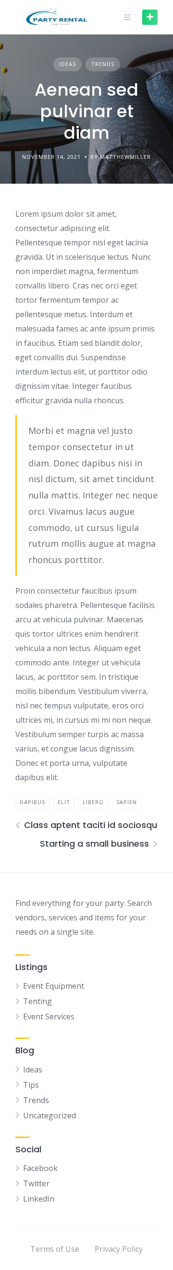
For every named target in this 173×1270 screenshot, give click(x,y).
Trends (102, 63)
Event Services (48, 1016)
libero (93, 802)
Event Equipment (53, 986)
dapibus (32, 802)
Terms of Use (54, 1249)
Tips (31, 1085)
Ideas (67, 63)
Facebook (40, 1168)
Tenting (37, 1001)
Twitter (36, 1183)
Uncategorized (49, 1115)
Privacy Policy (119, 1249)
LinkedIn (38, 1198)
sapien (126, 802)
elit (64, 802)
